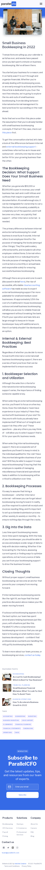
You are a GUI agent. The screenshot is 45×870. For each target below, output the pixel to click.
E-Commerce (7, 724)
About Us (34, 824)
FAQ (32, 832)
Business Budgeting (11, 720)
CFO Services (7, 828)
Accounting (7, 716)
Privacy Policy (26, 866)
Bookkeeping (20, 716)
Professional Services (21, 833)
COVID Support (27, 720)
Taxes (17, 732)
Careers (34, 828)
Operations (7, 732)
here (22, 281)
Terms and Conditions (12, 866)
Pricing (5, 836)
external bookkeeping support (21, 147)
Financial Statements (11, 728)
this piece (7, 132)
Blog (32, 836)
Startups (20, 824)
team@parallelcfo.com (10, 853)
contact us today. (32, 655)
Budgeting (32, 716)
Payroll (5, 832)
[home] (9, 4)
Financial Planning (23, 724)
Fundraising (28, 728)
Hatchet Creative (20, 864)
